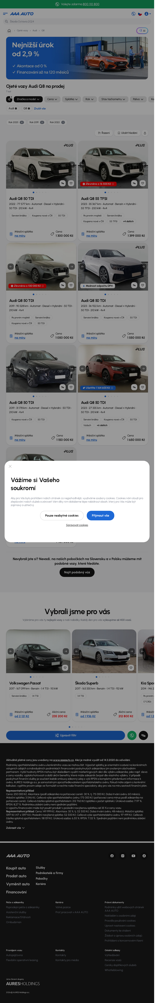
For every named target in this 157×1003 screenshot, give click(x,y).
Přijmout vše (100, 515)
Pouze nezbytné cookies (61, 515)
